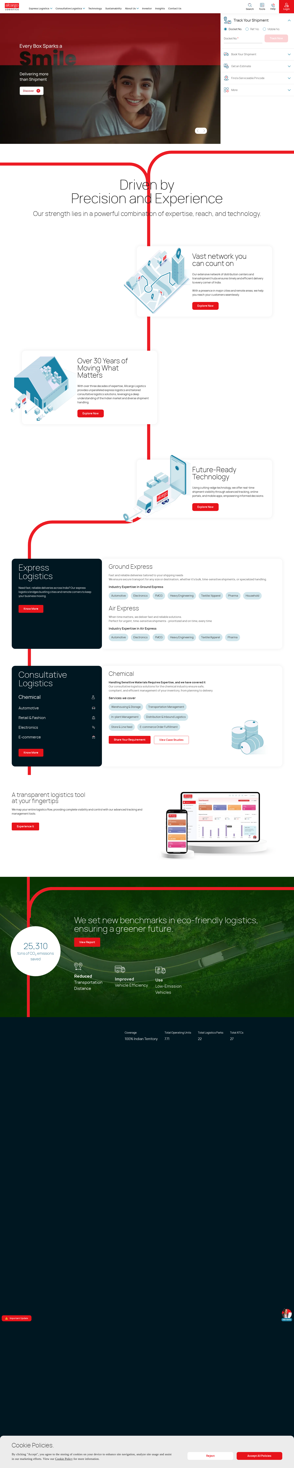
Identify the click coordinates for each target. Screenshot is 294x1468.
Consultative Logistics (69, 8)
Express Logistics (39, 8)
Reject (210, 1456)
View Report (87, 941)
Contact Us (174, 8)
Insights (160, 8)
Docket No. (235, 29)
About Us (130, 8)
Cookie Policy (92, 1458)
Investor (147, 8)
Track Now (276, 38)
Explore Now (205, 306)
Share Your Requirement (129, 739)
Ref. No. (254, 29)
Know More (31, 609)
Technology (95, 8)
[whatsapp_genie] (286, 1314)
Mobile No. (274, 29)
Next (204, 131)
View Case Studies (171, 740)
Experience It (25, 826)
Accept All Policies (259, 1456)
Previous (198, 131)
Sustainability (113, 8)
